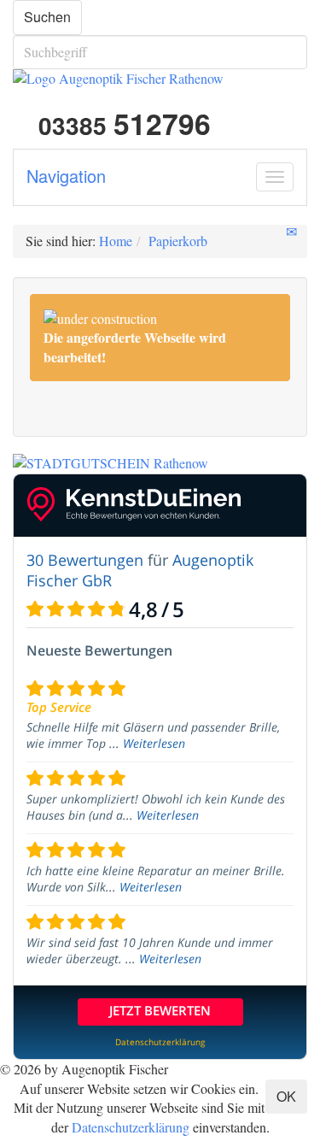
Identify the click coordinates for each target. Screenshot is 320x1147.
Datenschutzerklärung (130, 1127)
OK (286, 1096)
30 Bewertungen (84, 560)
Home (115, 241)
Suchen (47, 16)
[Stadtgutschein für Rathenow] (160, 464)
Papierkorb (177, 241)
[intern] (315, 1067)
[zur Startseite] (160, 79)
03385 (121, 125)
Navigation (66, 175)
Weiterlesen (154, 743)
